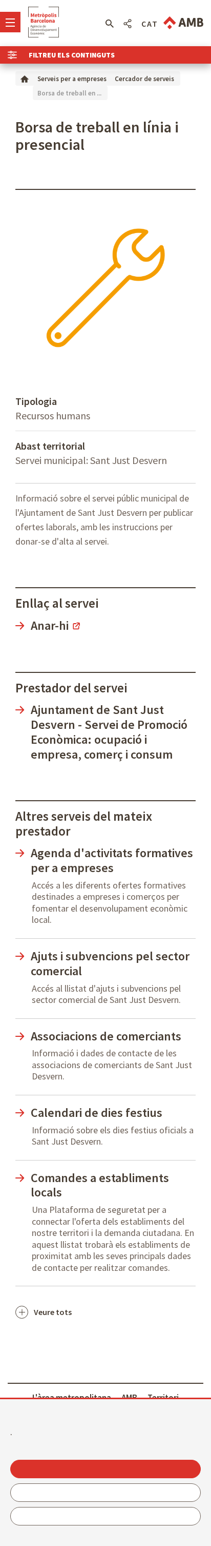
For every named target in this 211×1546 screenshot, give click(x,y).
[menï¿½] (10, 22)
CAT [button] (149, 23)
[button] (109, 23)
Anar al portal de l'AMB (183, 22)
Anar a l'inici (43, 22)
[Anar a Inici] (24, 78)
